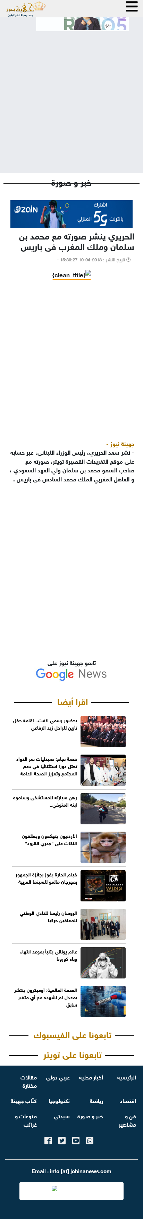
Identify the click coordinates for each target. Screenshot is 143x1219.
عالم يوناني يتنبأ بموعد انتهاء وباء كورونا (48, 954)
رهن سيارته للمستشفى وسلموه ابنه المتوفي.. (45, 800)
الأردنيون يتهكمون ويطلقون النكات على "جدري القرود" (49, 839)
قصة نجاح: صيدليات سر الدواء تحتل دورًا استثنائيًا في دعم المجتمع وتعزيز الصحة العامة (46, 765)
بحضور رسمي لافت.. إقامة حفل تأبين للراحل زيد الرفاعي (45, 723)
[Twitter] (62, 1139)
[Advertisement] (71, 96)
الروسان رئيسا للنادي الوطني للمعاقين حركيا (48, 916)
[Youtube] (75, 1139)
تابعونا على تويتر (72, 1053)
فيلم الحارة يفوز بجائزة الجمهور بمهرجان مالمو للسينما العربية (46, 877)
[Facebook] (48, 1139)
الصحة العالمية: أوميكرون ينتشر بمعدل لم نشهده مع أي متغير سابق (45, 996)
